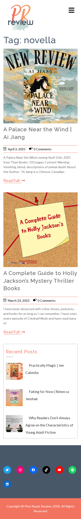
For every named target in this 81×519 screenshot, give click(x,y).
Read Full (11, 180)
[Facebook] (33, 470)
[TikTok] (46, 470)
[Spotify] (72, 470)
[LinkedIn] (7, 484)
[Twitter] (7, 470)
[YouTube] (59, 470)
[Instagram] (20, 470)
